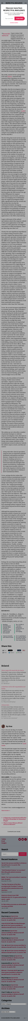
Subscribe (19, 18)
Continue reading (14, 22)
